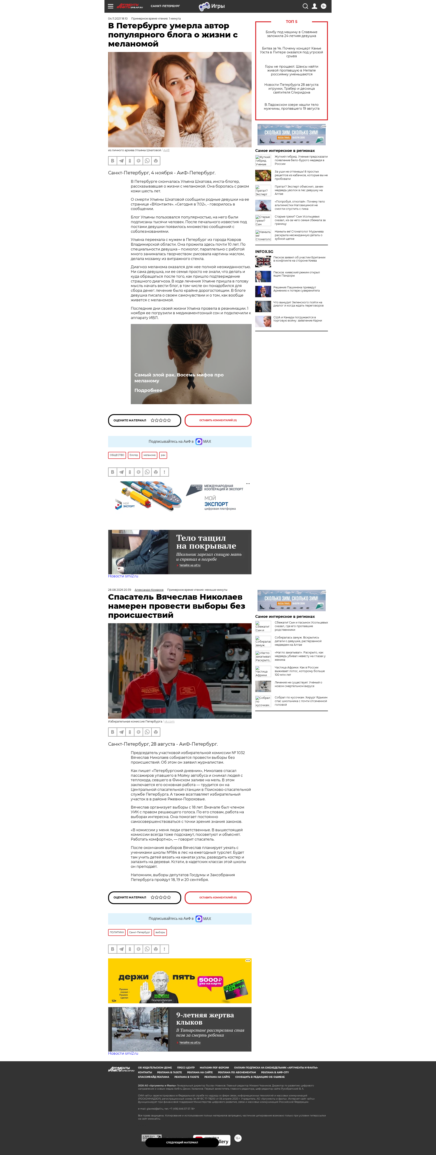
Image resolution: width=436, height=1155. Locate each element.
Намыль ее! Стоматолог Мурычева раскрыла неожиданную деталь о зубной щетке (299, 235)
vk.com (169, 721)
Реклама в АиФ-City (275, 1072)
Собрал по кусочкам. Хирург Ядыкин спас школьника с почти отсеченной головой (301, 701)
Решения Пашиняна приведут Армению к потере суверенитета (296, 289)
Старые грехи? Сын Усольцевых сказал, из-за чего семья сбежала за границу (300, 220)
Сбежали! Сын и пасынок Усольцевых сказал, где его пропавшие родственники (301, 626)
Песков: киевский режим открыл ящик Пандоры (296, 274)
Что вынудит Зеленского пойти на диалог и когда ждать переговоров (298, 304)
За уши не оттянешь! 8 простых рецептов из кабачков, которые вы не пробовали (301, 175)
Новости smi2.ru (123, 576)
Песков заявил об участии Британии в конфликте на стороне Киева (299, 259)
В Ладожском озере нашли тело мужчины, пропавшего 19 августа (292, 107)
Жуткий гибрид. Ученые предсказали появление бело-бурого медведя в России (301, 160)
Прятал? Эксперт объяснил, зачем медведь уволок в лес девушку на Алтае (299, 190)
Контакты (145, 1072)
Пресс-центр (186, 1067)
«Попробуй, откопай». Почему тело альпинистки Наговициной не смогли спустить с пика (300, 205)
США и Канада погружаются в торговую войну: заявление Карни (297, 319)
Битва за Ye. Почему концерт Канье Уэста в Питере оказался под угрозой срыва (291, 52)
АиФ (166, 150)
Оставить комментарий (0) (218, 420)
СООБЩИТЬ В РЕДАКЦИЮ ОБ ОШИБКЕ (260, 1077)
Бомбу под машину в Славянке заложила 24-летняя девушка (291, 34)
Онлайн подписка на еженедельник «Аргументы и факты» (276, 1067)
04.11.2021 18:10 (118, 18)
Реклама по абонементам (237, 1072)
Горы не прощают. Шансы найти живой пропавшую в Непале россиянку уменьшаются (291, 70)
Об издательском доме (155, 1067)
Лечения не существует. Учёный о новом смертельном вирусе (298, 684)
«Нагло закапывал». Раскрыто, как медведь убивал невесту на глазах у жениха (300, 656)
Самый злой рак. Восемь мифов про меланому (179, 377)
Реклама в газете (169, 1072)
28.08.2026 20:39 (119, 589)
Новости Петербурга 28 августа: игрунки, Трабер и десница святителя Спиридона (291, 88)
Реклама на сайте (200, 1072)
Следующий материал (182, 1142)
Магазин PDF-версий (214, 1067)
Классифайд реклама (153, 1077)
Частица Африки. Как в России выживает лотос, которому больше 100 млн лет (300, 671)
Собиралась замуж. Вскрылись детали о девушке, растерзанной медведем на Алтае (298, 641)
